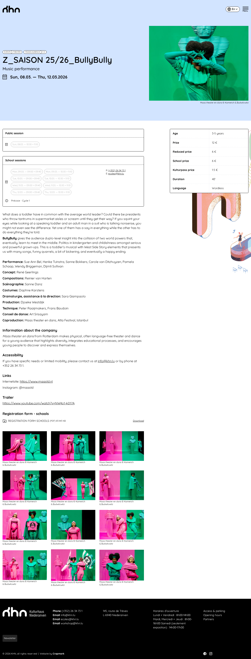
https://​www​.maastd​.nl (36, 381)
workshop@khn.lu (72, 623)
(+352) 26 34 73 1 (117, 170)
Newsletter (10, 638)
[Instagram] (210, 653)
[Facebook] (204, 653)
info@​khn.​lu (106, 361)
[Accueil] (11, 9)
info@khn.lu (68, 615)
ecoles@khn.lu (116, 173)
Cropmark (58, 653)
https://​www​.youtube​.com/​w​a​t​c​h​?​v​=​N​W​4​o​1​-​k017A (39, 403)
